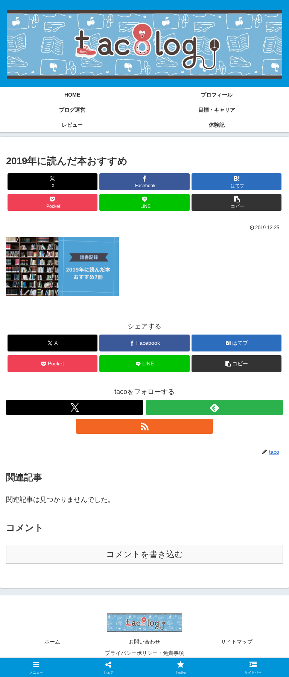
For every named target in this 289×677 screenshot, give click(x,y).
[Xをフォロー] (74, 407)
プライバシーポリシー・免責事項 (144, 653)
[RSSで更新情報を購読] (144, 426)
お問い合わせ (144, 642)
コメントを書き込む (144, 554)
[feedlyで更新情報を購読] (214, 407)
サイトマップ (236, 642)
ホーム (52, 642)
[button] (236, 202)
